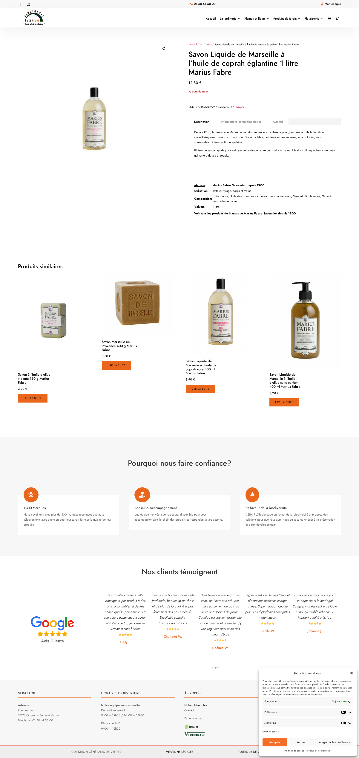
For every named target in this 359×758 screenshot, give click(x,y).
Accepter (274, 742)
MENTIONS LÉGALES (179, 752)
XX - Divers (206, 44)
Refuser (301, 742)
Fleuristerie (312, 18)
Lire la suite (33, 398)
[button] (351, 673)
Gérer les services (271, 731)
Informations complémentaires (241, 122)
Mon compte (333, 4)
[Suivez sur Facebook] (21, 4)
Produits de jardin (285, 18)
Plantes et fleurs (255, 18)
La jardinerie (228, 18)
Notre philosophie (195, 705)
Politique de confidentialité (319, 750)
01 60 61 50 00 (205, 4)
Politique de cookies (294, 750)
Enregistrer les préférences (334, 742)
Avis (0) (278, 122)
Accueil (211, 18)
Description (201, 122)
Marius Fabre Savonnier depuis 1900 (238, 185)
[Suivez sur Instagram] (28, 4)
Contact (189, 710)
